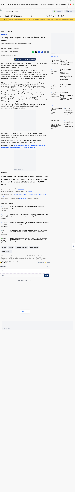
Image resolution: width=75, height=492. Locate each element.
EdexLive (58, 4)
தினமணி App (23, 198)
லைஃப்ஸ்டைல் (39, 16)
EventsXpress (64, 4)
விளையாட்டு (28, 16)
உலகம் (69, 16)
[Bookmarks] (6, 4)
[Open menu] (1, 4)
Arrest (4, 247)
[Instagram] (73, 1)
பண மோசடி (34, 247)
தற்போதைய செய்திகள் (9, 16)
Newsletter (21, 189)
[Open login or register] (8, 4)
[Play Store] (68, 7)
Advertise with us (18, 130)
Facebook (16, 194)
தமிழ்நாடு (56, 16)
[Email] (45, 52)
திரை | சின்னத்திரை (18, 16)
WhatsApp (30, 191)
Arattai (44, 194)
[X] (68, 4)
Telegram (35, 194)
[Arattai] (71, 1)
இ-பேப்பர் (70, 11)
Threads (40, 194)
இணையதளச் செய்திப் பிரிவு (8, 55)
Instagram (25, 194)
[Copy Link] (48, 52)
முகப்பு (2, 16)
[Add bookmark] (48, 34)
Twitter (21, 194)
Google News (4, 196)
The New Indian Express (15, 4)
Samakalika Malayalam (34, 4)
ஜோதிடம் (49, 16)
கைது (11, 247)
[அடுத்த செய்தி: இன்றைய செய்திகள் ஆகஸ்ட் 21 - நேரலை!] (73, 246)
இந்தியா (63, 16)
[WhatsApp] (73, 4)
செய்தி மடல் (58, 11)
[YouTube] (71, 4)
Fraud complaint (6, 251)
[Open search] (3, 4)
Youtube (31, 194)
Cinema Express (43, 4)
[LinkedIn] (42, 52)
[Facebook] (68, 1)
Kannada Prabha (24, 4)
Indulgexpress (51, 4)
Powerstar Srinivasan (21, 247)
